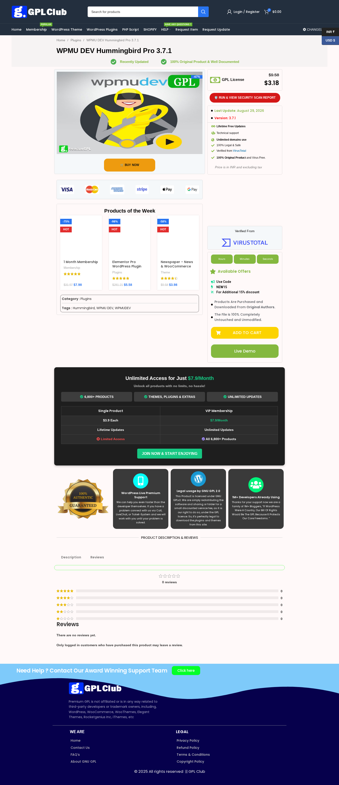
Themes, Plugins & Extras (172, 397)
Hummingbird (84, 308)
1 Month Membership (81, 262)
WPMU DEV (104, 308)
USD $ (328, 40)
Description (71, 557)
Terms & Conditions (193, 754)
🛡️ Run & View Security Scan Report (245, 97)
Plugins (76, 40)
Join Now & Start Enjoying (169, 454)
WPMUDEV (123, 308)
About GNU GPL (83, 761)
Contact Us (80, 747)
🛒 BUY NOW (129, 165)
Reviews (97, 557)
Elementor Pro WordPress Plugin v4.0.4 (126, 266)
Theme (165, 272)
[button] (245, 333)
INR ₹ (328, 32)
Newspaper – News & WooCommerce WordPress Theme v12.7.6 (177, 269)
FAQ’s (75, 754)
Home (61, 40)
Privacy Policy (188, 740)
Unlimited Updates (245, 397)
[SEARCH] (203, 11)
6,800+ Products (98, 397)
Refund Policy (188, 747)
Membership (72, 268)
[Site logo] (40, 11)
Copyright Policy (190, 761)
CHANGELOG (316, 29)
